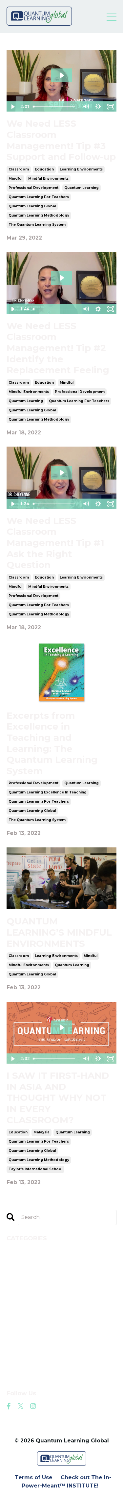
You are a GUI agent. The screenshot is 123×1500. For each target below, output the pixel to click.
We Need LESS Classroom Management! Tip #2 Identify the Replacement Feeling (58, 348)
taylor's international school (35, 1169)
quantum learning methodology (39, 215)
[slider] (55, 106)
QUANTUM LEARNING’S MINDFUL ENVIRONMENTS (59, 932)
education (44, 169)
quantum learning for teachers (39, 197)
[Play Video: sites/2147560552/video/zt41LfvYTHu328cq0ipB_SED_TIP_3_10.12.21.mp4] (61, 75)
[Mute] (85, 106)
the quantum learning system (37, 224)
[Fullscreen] (110, 106)
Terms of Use (33, 1477)
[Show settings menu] (98, 106)
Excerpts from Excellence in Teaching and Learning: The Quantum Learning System (52, 743)
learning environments (81, 169)
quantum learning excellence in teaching (48, 792)
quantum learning (81, 188)
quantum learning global (32, 206)
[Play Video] (12, 106)
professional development (33, 188)
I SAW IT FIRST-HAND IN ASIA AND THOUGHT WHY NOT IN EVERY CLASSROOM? (58, 1097)
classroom (19, 169)
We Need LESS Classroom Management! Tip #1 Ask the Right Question (55, 542)
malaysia (41, 1132)
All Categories (27, 1249)
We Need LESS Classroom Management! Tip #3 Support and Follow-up (61, 140)
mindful (15, 178)
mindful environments (48, 178)
